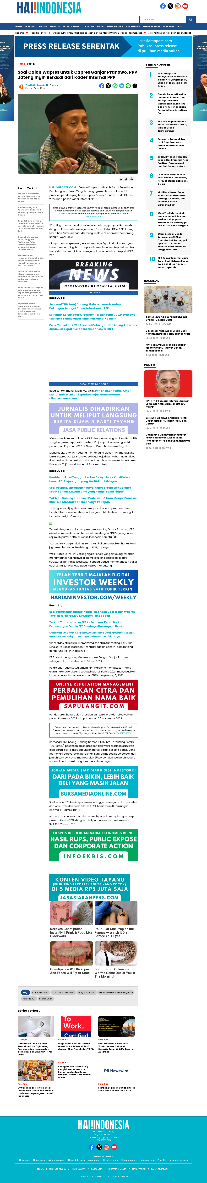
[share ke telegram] (122, 87)
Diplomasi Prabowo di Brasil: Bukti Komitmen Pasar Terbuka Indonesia (168, 332)
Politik (42, 26)
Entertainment (72, 26)
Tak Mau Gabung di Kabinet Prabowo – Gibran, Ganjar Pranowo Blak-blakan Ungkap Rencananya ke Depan (93, 500)
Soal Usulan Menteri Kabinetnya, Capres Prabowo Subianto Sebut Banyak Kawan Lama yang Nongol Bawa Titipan (90, 489)
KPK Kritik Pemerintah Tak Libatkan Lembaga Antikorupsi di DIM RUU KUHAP (167, 403)
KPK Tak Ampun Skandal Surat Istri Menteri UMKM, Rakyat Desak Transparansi (172, 126)
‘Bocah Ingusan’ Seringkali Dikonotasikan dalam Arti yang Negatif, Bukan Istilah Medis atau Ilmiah (172, 80)
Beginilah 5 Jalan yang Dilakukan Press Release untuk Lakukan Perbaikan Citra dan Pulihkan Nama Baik (168, 439)
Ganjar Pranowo (86, 992)
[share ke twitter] (109, 87)
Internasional (151, 26)
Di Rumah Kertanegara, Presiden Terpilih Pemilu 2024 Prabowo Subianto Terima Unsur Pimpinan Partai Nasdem (92, 316)
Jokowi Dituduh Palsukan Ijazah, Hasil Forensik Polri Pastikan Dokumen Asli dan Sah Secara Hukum (173, 161)
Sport (100, 26)
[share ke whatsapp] (115, 87)
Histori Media (57, 1168)
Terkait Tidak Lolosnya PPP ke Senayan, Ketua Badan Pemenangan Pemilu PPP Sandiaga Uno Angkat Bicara (86, 624)
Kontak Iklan (159, 1168)
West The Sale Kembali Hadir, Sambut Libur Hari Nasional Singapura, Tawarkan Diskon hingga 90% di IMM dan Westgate (173, 219)
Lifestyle (88, 26)
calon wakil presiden (63, 992)
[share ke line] (129, 87)
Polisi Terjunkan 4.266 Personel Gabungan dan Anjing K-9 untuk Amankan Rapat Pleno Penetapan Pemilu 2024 (93, 327)
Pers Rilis (168, 26)
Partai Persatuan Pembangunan (116, 992)
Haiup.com (39, 1160)
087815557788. (93, 216)
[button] (121, 179)
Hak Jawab (139, 1168)
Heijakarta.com (111, 1160)
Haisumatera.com (178, 1160)
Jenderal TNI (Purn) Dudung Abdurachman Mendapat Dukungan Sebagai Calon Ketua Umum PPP (86, 306)
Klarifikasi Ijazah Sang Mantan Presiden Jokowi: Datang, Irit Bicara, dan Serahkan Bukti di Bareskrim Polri (172, 198)
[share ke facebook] (102, 87)
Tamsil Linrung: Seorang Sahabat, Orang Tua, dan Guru (166, 318)
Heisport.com (94, 1160)
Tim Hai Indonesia (35, 85)
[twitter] (171, 8)
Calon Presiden (40, 992)
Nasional (30, 26)
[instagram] (178, 8)
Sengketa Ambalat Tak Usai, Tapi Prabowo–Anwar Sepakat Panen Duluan (171, 144)
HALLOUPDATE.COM (62, 187)
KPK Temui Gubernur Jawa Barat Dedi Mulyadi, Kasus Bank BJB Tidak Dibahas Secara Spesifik (173, 262)
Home (18, 26)
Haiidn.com (25, 1160)
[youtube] (185, 8)
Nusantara (133, 26)
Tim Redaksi (78, 1168)
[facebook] (163, 8)
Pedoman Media (117, 1168)
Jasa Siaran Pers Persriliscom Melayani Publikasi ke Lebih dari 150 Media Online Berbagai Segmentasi (80, 32)
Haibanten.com (147, 1160)
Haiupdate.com (76, 1160)
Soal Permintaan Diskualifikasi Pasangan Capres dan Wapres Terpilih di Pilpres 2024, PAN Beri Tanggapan (92, 614)
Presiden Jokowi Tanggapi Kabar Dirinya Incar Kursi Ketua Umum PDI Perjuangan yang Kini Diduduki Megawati (89, 479)
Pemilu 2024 (29, 998)
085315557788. (124, 733)
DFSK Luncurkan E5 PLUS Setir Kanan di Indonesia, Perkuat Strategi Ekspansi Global (173, 179)
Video (180, 26)
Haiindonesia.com (56, 1160)
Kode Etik (96, 1168)
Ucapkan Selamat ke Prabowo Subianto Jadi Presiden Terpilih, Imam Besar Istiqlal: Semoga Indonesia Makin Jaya (92, 634)
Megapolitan (115, 26)
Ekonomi (55, 26)
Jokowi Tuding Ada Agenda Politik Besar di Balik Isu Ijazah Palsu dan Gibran (166, 420)
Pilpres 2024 (45, 998)
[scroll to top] (198, 1178)
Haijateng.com (129, 1160)
